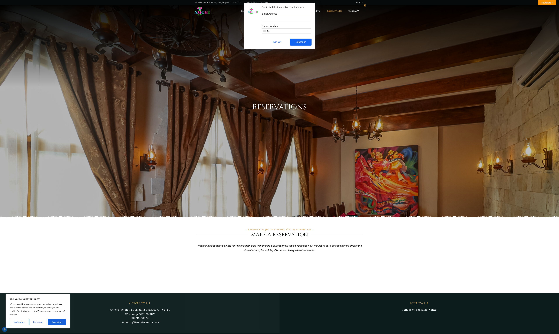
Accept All (57, 322)
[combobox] (267, 31)
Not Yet (277, 42)
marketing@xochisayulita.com (140, 322)
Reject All (38, 322)
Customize (19, 322)
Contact (359, 2)
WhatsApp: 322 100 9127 (257, 2)
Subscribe (301, 42)
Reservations (334, 11)
